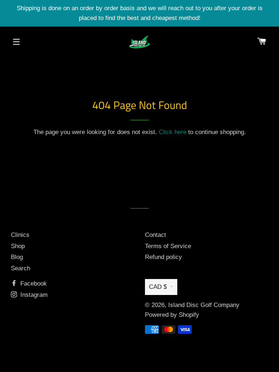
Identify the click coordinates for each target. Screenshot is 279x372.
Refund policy (163, 257)
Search (20, 268)
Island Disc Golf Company (203, 305)
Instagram (33, 294)
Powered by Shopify (172, 314)
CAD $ (158, 286)
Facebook (33, 283)
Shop (18, 246)
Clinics (20, 234)
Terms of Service (168, 246)
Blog (17, 257)
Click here (172, 132)
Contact (155, 234)
